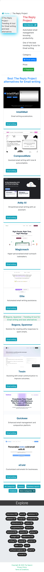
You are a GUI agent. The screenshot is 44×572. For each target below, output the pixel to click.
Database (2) (11, 519)
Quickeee (22, 418)
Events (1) (29, 527)
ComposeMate (22, 155)
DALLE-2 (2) (18, 545)
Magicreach (22, 249)
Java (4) (22, 514)
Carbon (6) (28, 523)
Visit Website (29, 25)
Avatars (21, 486)
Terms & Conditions (22, 569)
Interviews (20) (12, 514)
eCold (22, 465)
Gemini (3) (31, 541)
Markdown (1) (32, 514)
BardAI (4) (22, 541)
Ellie (22, 296)
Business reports (33, 486)
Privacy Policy (22, 567)
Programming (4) (17, 527)
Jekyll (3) (31, 550)
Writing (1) (12, 541)
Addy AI (22, 202)
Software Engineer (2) (17, 550)
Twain (22, 371)
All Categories (10, 486)
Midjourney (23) (27, 536)
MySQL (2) (21, 519)
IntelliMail (22, 112)
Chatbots (13, 491)
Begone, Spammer (22, 324)
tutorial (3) (22, 554)
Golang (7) (33, 532)
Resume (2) (23, 532)
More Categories (26, 491)
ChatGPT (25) (15, 536)
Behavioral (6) (12, 532)
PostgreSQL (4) (32, 519)
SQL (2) (27, 545)
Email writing (11, 124)
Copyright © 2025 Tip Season (22, 565)
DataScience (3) (17, 523)
